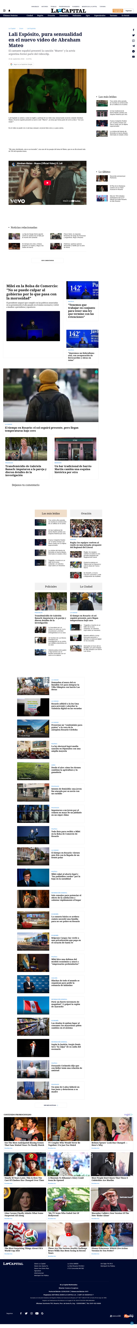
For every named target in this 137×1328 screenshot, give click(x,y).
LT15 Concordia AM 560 (75, 1268)
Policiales (77, 15)
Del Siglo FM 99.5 (107, 1263)
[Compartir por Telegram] (133, 46)
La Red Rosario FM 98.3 (75, 1266)
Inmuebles (35, 6)
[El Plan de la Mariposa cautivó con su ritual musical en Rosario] (112, 188)
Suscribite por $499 (117, 10)
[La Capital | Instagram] (31, 1313)
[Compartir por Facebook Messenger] (133, 51)
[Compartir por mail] (133, 57)
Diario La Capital (39, 1263)
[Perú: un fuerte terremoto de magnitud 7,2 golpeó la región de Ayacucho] (50, 1005)
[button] (4, 11)
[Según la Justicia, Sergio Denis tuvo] (50, 1048)
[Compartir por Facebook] (133, 30)
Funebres (75, 6)
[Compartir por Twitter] (133, 35)
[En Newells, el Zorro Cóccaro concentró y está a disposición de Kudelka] (86, 575)
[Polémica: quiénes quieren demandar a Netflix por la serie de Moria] (68, 246)
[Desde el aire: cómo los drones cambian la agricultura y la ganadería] (50, 771)
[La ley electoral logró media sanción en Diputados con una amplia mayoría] (50, 750)
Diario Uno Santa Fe (41, 1266)
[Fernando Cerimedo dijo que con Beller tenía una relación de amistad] (50, 1069)
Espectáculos (99, 15)
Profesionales (64, 6)
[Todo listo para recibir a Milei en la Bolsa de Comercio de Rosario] (50, 835)
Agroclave (37, 1271)
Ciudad (30, 15)
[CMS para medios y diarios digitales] (115, 1316)
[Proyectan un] (50, 729)
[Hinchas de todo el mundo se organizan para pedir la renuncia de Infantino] (50, 984)
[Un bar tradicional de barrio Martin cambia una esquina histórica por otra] (112, 113)
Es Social (125, 15)
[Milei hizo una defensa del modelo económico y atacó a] (50, 963)
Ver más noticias (50, 1105)
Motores (45, 6)
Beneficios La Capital (89, 6)
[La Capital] (68, 10)
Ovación (51, 15)
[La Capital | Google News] (42, 1313)
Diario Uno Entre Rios (41, 1268)
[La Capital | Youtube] (37, 1313)
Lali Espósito (31, 28)
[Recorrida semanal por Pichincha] (112, 178)
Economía (64, 15)
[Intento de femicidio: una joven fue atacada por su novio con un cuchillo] (50, 792)
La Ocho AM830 (72, 1263)
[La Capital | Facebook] (21, 1313)
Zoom (21, 28)
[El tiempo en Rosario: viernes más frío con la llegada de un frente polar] (50, 856)
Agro (88, 15)
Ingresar (129, 11)
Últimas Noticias (10, 15)
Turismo (103, 6)
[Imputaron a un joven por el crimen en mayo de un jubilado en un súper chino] (50, 814)
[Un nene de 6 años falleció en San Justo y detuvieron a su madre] (50, 1091)
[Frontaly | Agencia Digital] (127, 1316)
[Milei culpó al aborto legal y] (50, 878)
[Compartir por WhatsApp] (133, 40)
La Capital (12, 28)
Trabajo (53, 6)
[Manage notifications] (132, 1323)
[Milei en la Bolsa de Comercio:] (33, 322)
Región (40, 15)
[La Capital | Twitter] (26, 1313)
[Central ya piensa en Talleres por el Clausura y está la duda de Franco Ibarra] (86, 565)
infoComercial (39, 1273)
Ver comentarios (47, 260)
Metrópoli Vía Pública (41, 1275)
